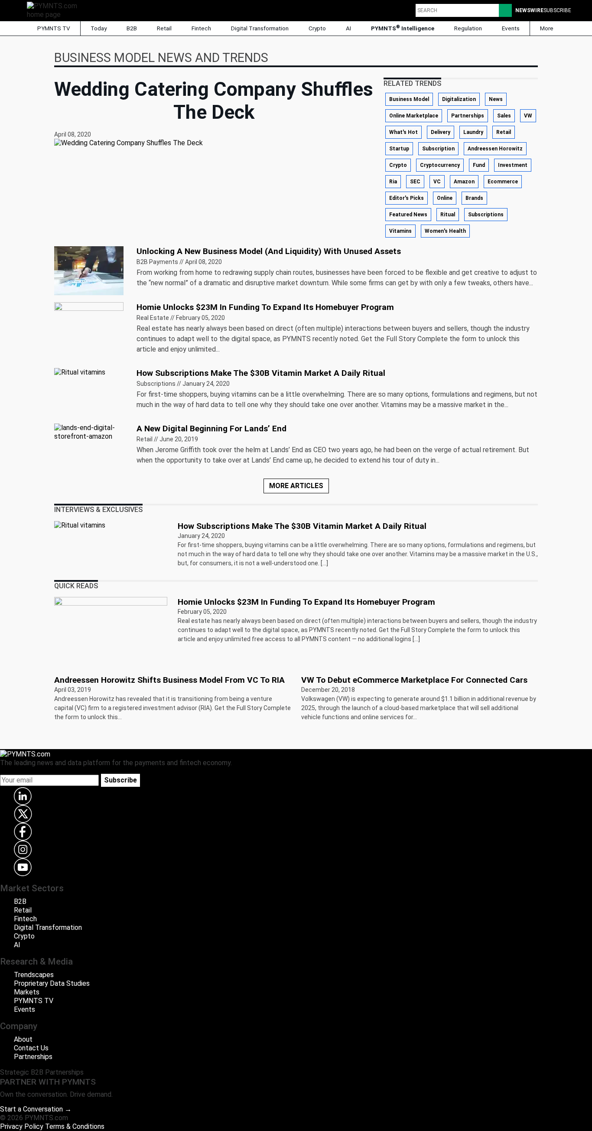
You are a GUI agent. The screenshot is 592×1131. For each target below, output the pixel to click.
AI (348, 28)
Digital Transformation (260, 28)
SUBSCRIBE (557, 10)
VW (528, 116)
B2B (132, 28)
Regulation (468, 28)
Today (99, 28)
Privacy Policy (21, 1126)
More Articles (296, 486)
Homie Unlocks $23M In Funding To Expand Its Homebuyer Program (265, 307)
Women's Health (445, 231)
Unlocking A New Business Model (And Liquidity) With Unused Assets (269, 251)
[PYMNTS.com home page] (55, 10)
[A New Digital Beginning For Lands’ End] (90, 431)
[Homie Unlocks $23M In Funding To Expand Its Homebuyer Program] (89, 326)
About (23, 1039)
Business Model (409, 99)
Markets (26, 992)
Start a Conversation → (36, 1109)
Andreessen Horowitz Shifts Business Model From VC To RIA (169, 680)
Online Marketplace (413, 116)
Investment (512, 165)
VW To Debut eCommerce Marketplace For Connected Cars (414, 680)
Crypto (317, 28)
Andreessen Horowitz (495, 149)
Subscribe (120, 780)
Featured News (408, 215)
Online (444, 198)
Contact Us (31, 1048)
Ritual (447, 215)
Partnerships (467, 116)
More (547, 28)
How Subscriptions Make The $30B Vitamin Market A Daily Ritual (261, 373)
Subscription (438, 149)
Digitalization (459, 99)
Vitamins (400, 231)
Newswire (529, 10)
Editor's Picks (406, 198)
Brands (474, 198)
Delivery (440, 132)
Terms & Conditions (74, 1126)
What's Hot (403, 132)
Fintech (201, 28)
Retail (164, 28)
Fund (479, 165)
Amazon (464, 182)
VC (437, 182)
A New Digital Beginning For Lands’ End (211, 428)
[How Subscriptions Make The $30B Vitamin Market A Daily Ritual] (79, 372)
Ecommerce (503, 182)
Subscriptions (486, 215)
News (496, 99)
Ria (393, 182)
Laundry (473, 132)
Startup (399, 149)
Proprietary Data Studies (52, 983)
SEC (415, 182)
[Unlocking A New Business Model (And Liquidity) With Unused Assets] (89, 270)
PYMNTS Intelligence (402, 28)
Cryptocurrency (440, 165)
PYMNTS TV (53, 28)
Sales (504, 116)
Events (511, 28)
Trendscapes (34, 975)
